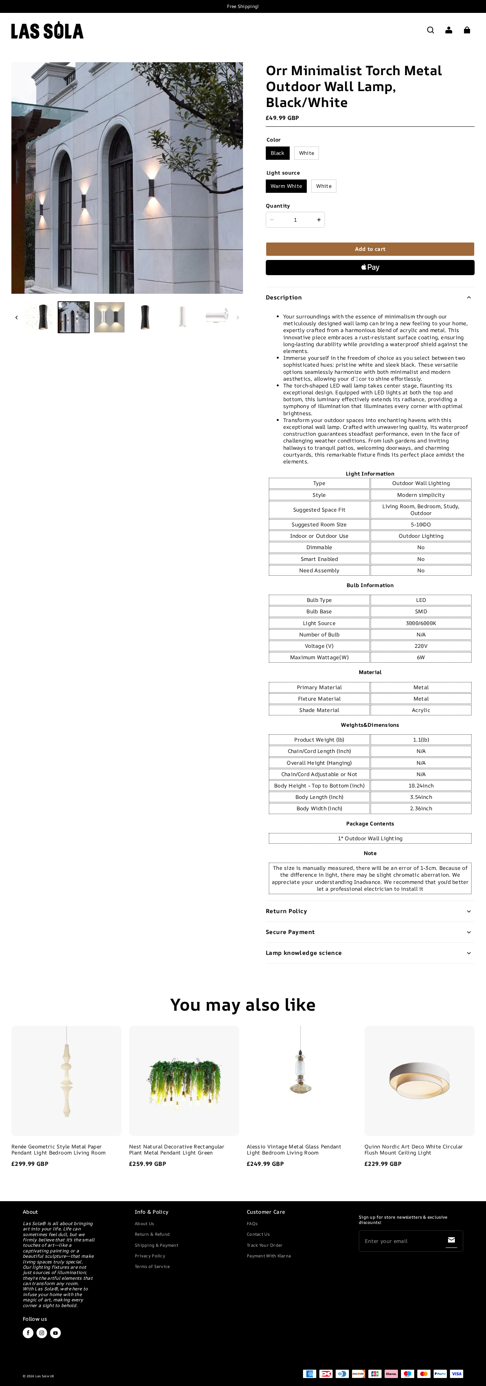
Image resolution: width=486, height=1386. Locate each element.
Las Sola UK (44, 1376)
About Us (144, 1223)
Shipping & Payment (156, 1245)
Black (278, 152)
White (306, 152)
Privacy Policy (150, 1255)
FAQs (252, 1223)
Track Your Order (264, 1245)
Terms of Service (152, 1266)
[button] (430, 30)
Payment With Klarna (269, 1255)
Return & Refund (152, 1234)
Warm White (286, 185)
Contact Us (258, 1234)
